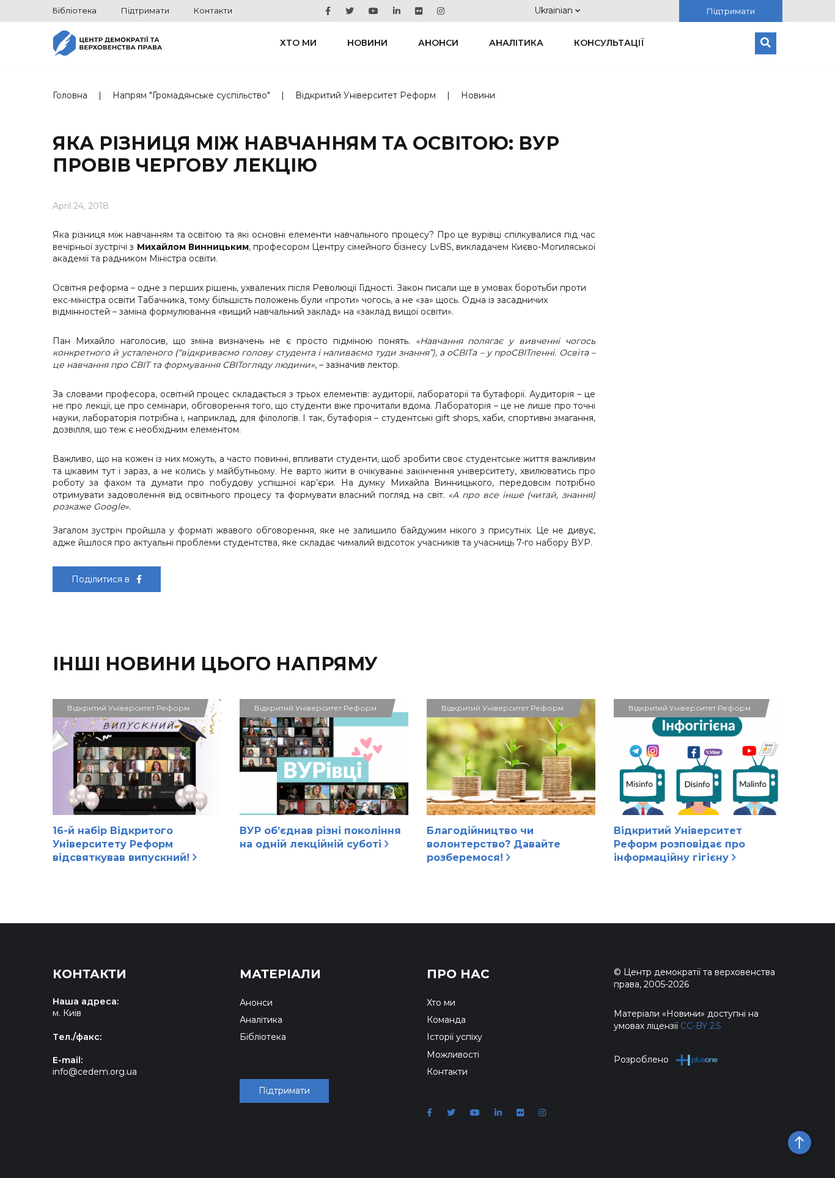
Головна (70, 95)
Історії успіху (454, 1036)
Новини (367, 42)
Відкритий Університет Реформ (365, 95)
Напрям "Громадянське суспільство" (191, 95)
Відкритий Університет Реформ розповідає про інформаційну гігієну (679, 844)
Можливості (453, 1054)
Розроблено (641, 1059)
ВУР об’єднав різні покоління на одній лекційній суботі (320, 837)
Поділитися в (102, 579)
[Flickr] (418, 11)
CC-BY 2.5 (700, 1025)
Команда (446, 1019)
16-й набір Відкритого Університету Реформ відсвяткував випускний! (123, 844)
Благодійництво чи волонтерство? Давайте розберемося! (494, 844)
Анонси (438, 42)
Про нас (458, 974)
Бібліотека (75, 10)
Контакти (213, 10)
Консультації (609, 42)
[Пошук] (765, 43)
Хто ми (298, 42)
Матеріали (280, 974)
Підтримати (145, 10)
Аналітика (516, 42)
